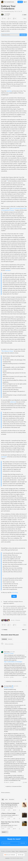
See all (4, 832)
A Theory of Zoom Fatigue (8, 813)
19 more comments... (5, 792)
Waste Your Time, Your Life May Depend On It (10, 822)
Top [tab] (2, 799)
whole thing (15, 592)
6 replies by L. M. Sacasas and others (13, 786)
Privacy (13, 851)
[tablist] (7, 639)
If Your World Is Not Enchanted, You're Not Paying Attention (10, 804)
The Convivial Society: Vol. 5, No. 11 (9, 806)
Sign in (25, 2)
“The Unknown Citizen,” (7, 351)
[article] (14, 806)
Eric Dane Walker (8, 686)
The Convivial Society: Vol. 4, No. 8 (9, 825)
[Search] (25, 799)
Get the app (20, 854)
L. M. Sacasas (7, 14)
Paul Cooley (7, 651)
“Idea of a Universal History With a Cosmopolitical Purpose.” (13, 209)
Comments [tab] (4, 639)
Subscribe (20, 2)
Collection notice (23, 851)
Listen (25, 14)
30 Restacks (17, 620)
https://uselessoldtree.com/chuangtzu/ (13, 661)
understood (13, 402)
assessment (4, 457)
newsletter (8, 270)
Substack (7, 858)
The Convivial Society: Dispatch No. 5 (9, 815)
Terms (17, 851)
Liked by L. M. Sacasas (9, 653)
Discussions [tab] (11, 799)
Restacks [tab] (10, 639)
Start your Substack (10, 854)
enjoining (9, 91)
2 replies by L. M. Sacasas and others (13, 681)
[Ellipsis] (26, 652)
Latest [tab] (6, 799)
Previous (5, 629)
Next (23, 629)
